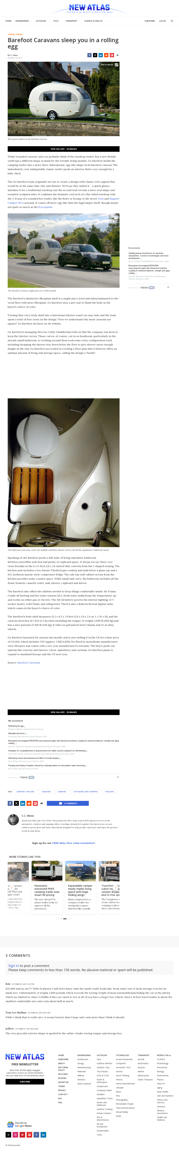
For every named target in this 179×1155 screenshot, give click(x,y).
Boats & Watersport (102, 1081)
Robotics (81, 1079)
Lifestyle (119, 1087)
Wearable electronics (16, 733)
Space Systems (84, 1083)
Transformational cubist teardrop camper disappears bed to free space (96, 890)
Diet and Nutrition (165, 1095)
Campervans (102, 1086)
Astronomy (162, 1067)
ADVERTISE (63, 1082)
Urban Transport (145, 1079)
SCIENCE (161, 1059)
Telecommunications (125, 1108)
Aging (159, 1087)
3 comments (70, 803)
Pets (118, 1095)
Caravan (46, 792)
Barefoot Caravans (29, 662)
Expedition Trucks (105, 1098)
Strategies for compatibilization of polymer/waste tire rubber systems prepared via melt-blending (47, 751)
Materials (81, 1071)
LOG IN (162, 21)
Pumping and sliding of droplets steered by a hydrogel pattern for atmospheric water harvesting (46, 765)
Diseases (161, 1106)
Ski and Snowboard (102, 1125)
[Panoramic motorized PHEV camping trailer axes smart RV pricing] (30, 871)
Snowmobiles (103, 1130)
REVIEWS (62, 1078)
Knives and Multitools (102, 1103)
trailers (109, 792)
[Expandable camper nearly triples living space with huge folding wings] (63, 871)
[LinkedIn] (101, 55)
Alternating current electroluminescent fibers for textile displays (33, 758)
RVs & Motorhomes (103, 1118)
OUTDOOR (41, 21)
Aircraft (141, 1059)
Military (80, 1075)
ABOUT (61, 1063)
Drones (119, 1071)
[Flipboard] (112, 55)
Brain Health (162, 1091)
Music (118, 1091)
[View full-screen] (116, 64)
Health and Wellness (162, 1118)
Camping (62, 792)
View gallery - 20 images (64, 149)
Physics (160, 1079)
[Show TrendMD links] (118, 777)
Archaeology (162, 1063)
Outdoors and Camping (86, 792)
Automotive (143, 1063)
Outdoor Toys (103, 1067)
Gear (99, 1059)
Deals (118, 1116)
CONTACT (63, 1094)
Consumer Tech (123, 1067)
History (119, 1079)
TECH (55, 21)
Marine (141, 1071)
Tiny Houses (102, 1071)
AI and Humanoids (124, 1059)
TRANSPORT (71, 21)
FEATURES (63, 1074)
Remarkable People (125, 1103)
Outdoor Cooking (104, 1109)
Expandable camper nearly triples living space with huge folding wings (63, 890)
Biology (160, 1071)
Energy (80, 1063)
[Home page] (89, 8)
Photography (122, 1099)
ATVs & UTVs (103, 1075)
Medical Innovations (162, 1112)
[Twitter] (95, 55)
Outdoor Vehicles (104, 1063)
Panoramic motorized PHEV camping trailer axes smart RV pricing (30, 890)
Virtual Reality (122, 1112)
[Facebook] (89, 55)
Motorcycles (143, 1075)
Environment (163, 1075)
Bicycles (141, 1067)
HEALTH (161, 1083)
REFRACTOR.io (164, 1055)
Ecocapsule (45, 207)
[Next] (115, 887)
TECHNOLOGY (122, 1055)
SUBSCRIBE (150, 21)
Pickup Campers (104, 1113)
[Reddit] (106, 55)
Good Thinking (122, 1075)
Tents (99, 1134)
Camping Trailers (15, 34)
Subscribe (25, 1081)
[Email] (117, 55)
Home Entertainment (125, 1083)
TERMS (61, 1086)
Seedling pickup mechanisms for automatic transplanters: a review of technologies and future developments (148, 255)
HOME (8, 21)
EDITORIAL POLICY (63, 1068)
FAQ (60, 1102)
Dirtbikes (101, 1094)
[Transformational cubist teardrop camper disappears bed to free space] (97, 871)
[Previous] (12, 887)
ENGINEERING (22, 21)
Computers (121, 1063)
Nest (101, 198)
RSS (60, 1098)
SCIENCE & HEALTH (93, 21)
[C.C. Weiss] (13, 819)
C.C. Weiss (28, 815)
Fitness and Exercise (162, 1101)
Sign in (13, 965)
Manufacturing (84, 1067)
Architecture (82, 1059)
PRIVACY (62, 1090)
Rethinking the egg (15, 726)
